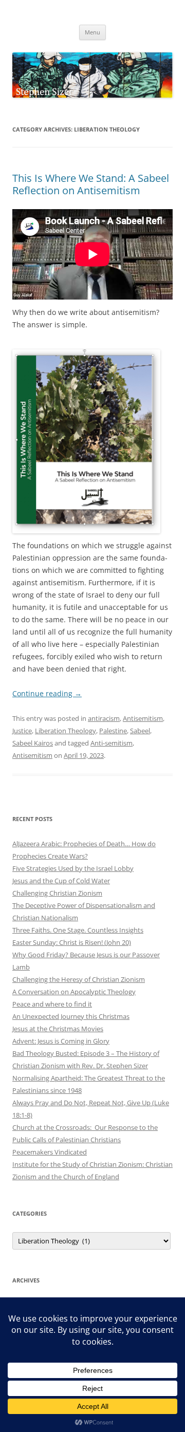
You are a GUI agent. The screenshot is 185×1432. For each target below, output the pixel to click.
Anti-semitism (111, 743)
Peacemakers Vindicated (49, 1152)
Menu (92, 32)
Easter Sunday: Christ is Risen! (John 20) (71, 942)
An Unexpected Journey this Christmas (71, 1016)
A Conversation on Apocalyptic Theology (74, 991)
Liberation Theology (65, 730)
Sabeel (140, 730)
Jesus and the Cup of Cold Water (61, 880)
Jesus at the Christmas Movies (57, 1028)
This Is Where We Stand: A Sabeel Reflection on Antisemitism (90, 184)
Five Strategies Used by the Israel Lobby (73, 868)
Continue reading (47, 693)
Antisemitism (143, 718)
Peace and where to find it (52, 1004)
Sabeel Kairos (32, 743)
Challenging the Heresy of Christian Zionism (78, 979)
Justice (22, 730)
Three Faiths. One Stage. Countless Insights (77, 930)
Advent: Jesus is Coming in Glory (60, 1041)
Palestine (113, 730)
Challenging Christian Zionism (57, 893)
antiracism (104, 718)
